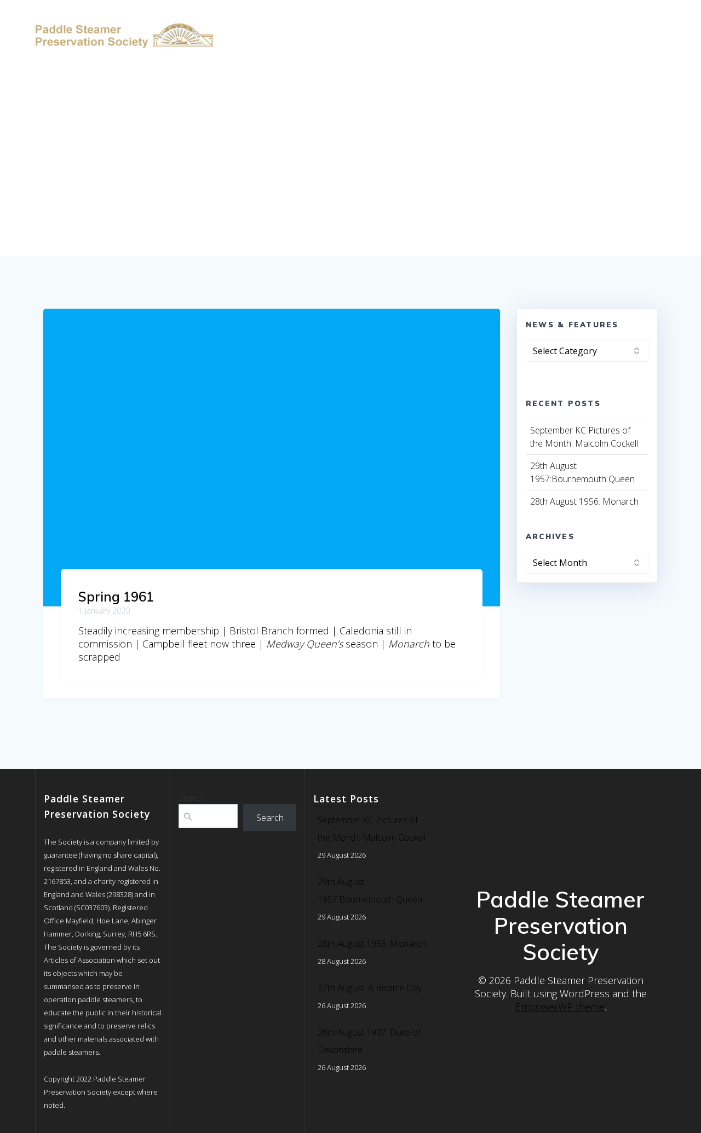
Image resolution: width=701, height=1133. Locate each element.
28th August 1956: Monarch (584, 501)
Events (559, 23)
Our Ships (287, 23)
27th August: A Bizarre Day (370, 988)
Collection (356, 23)
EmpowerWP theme (560, 1006)
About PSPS (420, 23)
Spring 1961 (116, 596)
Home (240, 23)
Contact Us (253, 50)
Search (192, 797)
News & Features (494, 23)
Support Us (613, 23)
